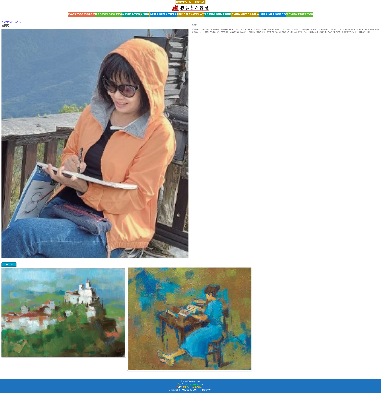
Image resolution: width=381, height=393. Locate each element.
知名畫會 (208, 14)
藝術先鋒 (117, 14)
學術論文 (199, 14)
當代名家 (99, 14)
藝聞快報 (281, 14)
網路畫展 (217, 14)
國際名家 (90, 14)
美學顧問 (135, 14)
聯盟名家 (72, 14)
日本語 (195, 2)
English (188, 2)
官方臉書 (290, 14)
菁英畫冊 (226, 14)
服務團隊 (272, 14)
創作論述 (190, 14)
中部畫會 (163, 14)
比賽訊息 (263, 14)
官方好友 (308, 14)
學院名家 (81, 14)
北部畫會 (154, 14)
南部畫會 (172, 14)
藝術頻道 (299, 14)
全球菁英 (144, 14)
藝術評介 (181, 14)
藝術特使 (126, 14)
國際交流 (245, 14)
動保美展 (254, 14)
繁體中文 (180, 2)
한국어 (202, 2)
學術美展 (236, 14)
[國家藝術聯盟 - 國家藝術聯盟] (190, 8)
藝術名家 (108, 14)
